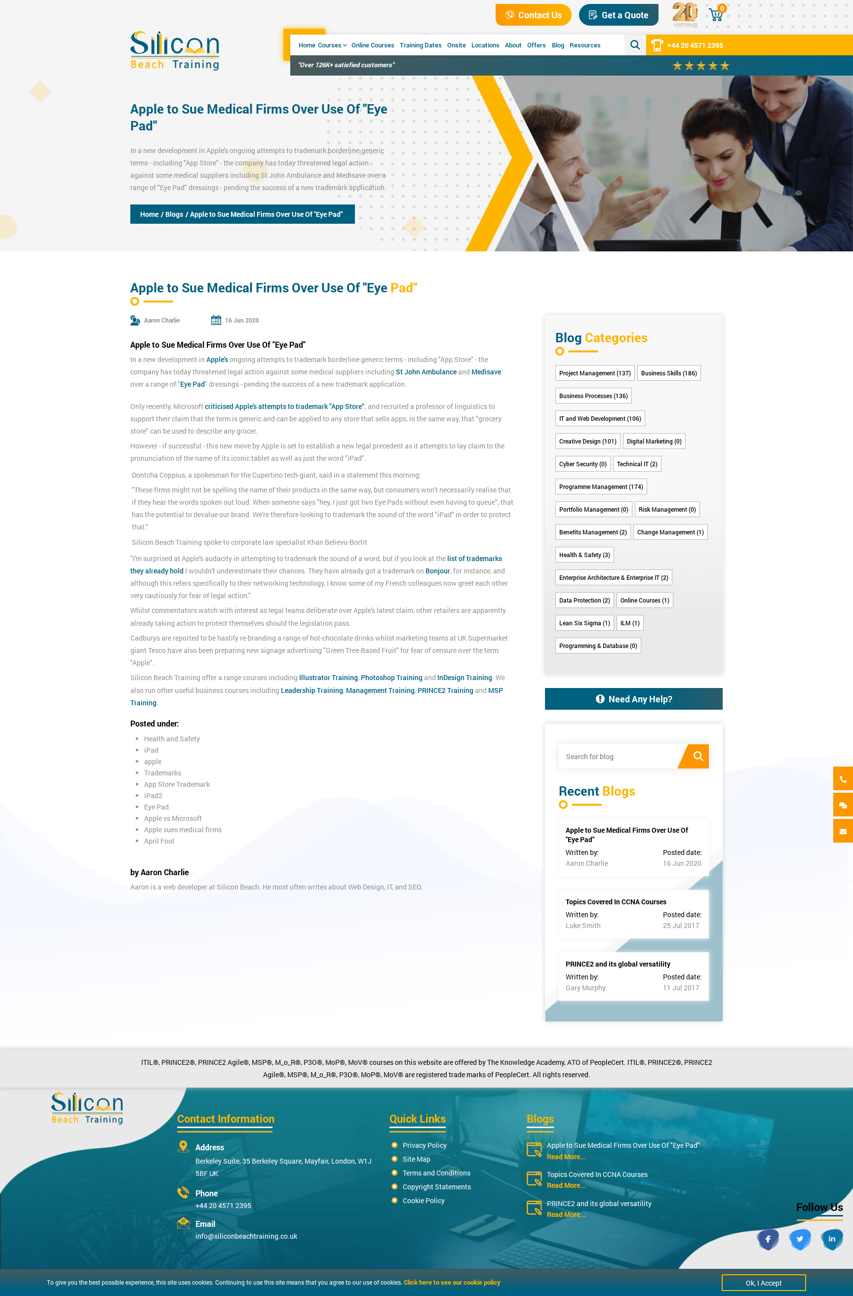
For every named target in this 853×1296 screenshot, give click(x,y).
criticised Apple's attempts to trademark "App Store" (284, 406)
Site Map (416, 1159)
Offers (536, 44)
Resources (585, 44)
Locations (485, 44)
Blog (558, 44)
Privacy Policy (425, 1145)
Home (307, 44)
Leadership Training (311, 690)
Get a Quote (625, 15)
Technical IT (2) (637, 464)
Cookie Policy (424, 1200)
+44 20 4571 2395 (695, 45)
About (513, 44)
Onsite (456, 44)
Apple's (217, 150)
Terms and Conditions (436, 1172)
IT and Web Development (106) (600, 418)
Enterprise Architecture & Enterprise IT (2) (613, 577)
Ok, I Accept (764, 1283)
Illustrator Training (328, 677)
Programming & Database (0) (598, 645)
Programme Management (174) (601, 486)
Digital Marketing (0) (654, 441)
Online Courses (372, 44)
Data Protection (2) (584, 600)
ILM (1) (630, 623)
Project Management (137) (595, 373)
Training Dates (421, 44)
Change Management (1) (670, 532)
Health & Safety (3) (584, 555)
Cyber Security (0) (583, 464)
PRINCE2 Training (445, 690)
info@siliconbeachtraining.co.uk (246, 1236)
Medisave (351, 175)
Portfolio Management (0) (593, 509)
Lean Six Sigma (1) (584, 623)
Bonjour (438, 570)
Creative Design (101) (588, 441)
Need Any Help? (640, 699)
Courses (330, 44)
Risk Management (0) (667, 509)
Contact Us (540, 15)
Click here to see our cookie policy (452, 1282)
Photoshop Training (392, 677)
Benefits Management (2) (593, 532)
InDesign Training (464, 677)
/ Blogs (172, 214)
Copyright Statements (437, 1186)
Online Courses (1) (644, 600)
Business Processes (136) (593, 396)
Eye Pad (192, 384)
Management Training (380, 690)
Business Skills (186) (669, 373)
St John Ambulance (291, 175)
